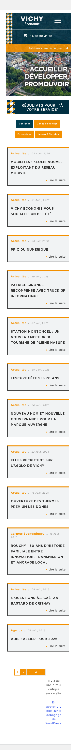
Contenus (25, 123)
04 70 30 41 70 (41, 36)
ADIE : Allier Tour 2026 (34, 639)
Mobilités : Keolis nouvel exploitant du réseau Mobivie (37, 167)
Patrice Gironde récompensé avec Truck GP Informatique (38, 290)
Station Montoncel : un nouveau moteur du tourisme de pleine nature (38, 337)
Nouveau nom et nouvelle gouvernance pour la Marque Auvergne (38, 419)
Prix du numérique (29, 249)
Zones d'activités (47, 123)
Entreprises (24, 134)
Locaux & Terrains (48, 134)
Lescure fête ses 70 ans (35, 378)
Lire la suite (57, 180)
